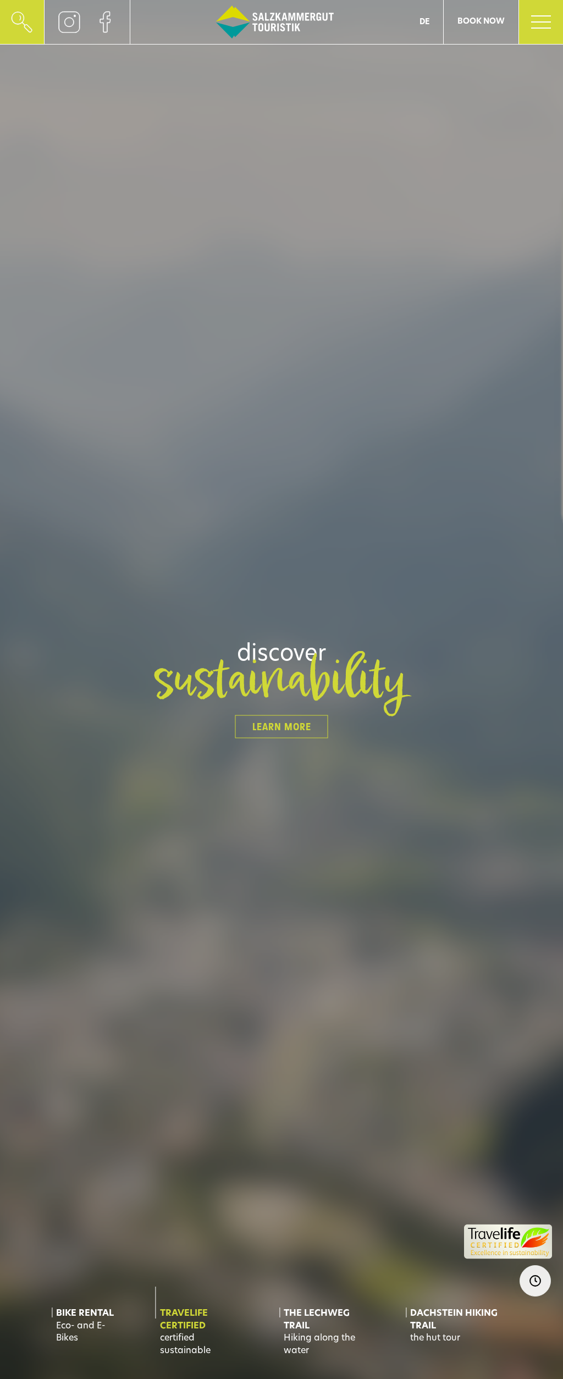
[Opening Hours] (535, 1281)
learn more (281, 726)
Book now (481, 22)
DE (424, 22)
